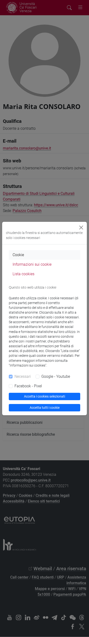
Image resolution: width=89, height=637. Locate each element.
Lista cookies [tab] (23, 274)
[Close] (81, 227)
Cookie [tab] (18, 255)
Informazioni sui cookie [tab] (32, 264)
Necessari (22, 376)
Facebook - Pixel (28, 386)
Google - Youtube (55, 376)
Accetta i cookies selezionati (44, 396)
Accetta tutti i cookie (45, 407)
